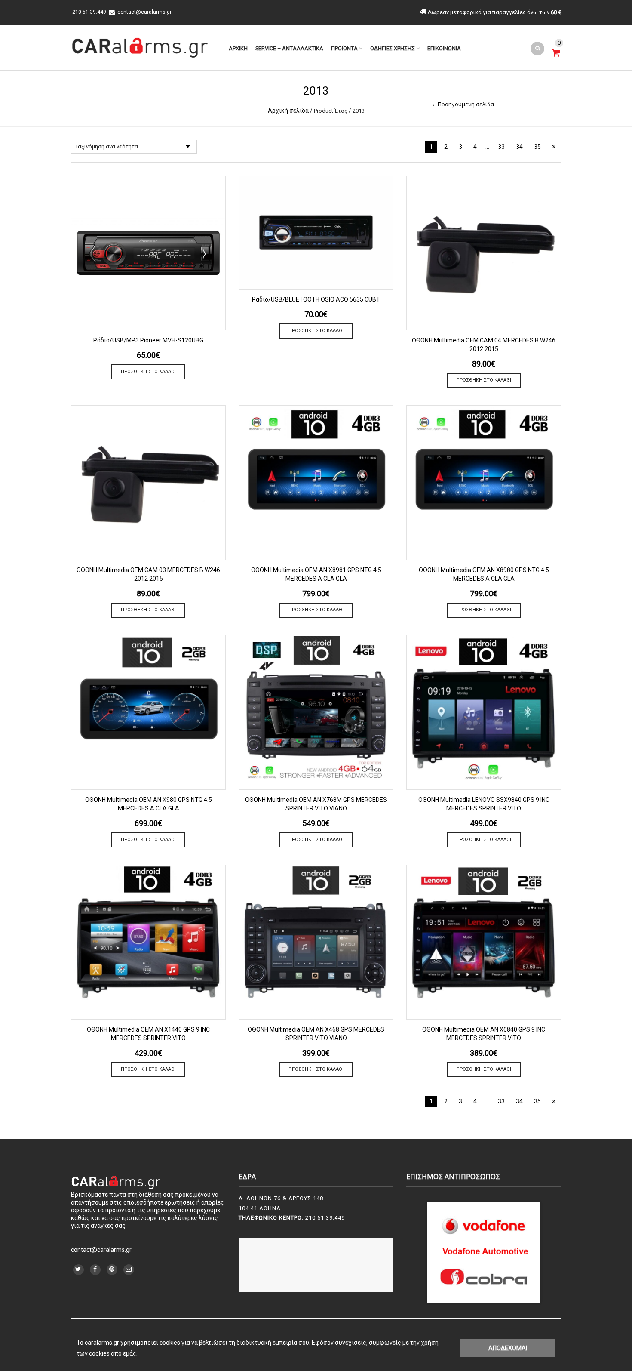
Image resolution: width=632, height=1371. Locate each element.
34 (519, 146)
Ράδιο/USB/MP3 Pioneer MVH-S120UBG (148, 340)
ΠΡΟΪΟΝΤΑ (344, 48)
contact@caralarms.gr (144, 12)
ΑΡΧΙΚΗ (238, 48)
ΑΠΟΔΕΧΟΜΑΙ (507, 1348)
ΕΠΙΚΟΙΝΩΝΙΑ (444, 48)
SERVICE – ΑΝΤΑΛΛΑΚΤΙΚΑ (289, 48)
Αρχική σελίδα (288, 110)
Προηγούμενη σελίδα (466, 104)
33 (501, 146)
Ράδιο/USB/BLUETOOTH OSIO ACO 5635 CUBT (316, 299)
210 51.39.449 (88, 12)
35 (537, 146)
